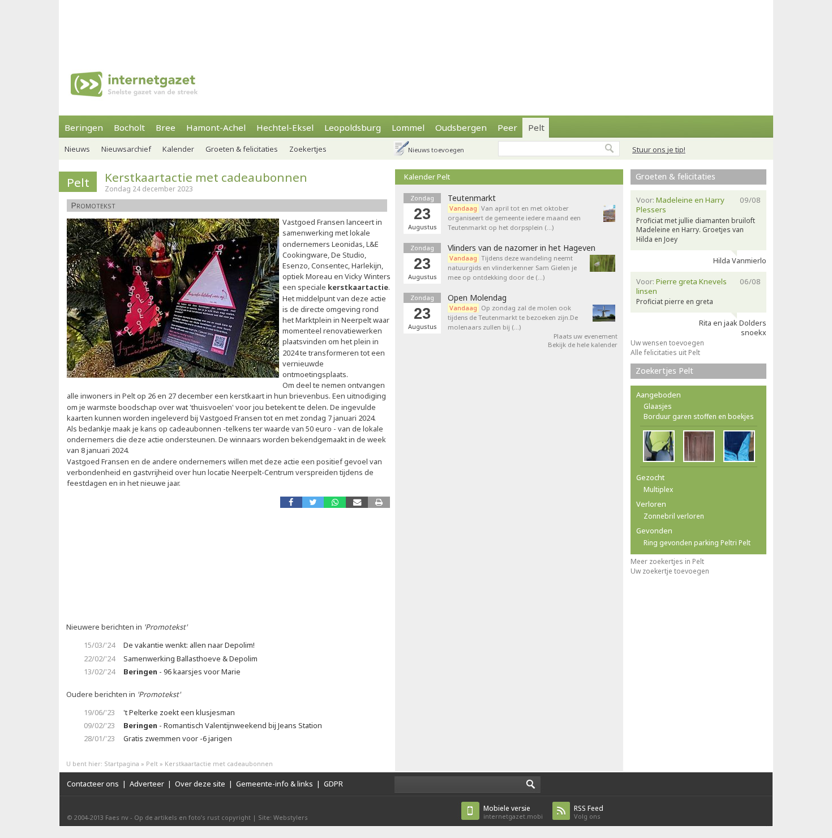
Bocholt (129, 127)
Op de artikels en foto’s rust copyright (192, 817)
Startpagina (121, 763)
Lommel (408, 127)
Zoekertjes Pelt (664, 370)
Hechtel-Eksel (285, 127)
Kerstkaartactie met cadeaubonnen (206, 177)
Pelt (536, 127)
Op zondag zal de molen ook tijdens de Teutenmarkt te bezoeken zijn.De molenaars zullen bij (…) (513, 317)
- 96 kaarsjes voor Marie (182, 671)
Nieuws (77, 149)
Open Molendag (477, 298)
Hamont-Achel (216, 127)
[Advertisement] (416, 25)
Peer (507, 127)
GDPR (333, 784)
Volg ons (588, 812)
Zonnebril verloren (674, 516)
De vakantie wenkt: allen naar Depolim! (189, 645)
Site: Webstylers (283, 817)
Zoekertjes (308, 149)
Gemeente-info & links (274, 784)
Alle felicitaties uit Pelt (665, 352)
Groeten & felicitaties (241, 149)
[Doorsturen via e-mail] (357, 502)
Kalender (178, 149)
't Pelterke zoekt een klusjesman (179, 712)
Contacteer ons (93, 784)
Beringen (84, 127)
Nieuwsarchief (126, 149)
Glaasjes (658, 406)
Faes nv (116, 817)
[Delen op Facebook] (291, 502)
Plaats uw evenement (585, 336)
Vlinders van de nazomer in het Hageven (521, 248)
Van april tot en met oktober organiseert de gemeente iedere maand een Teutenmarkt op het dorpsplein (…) (514, 218)
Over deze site (200, 784)
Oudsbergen (461, 127)
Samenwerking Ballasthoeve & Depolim (190, 658)
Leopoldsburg (352, 127)
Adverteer (147, 784)
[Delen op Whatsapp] (335, 502)
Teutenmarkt (472, 198)
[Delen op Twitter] (313, 502)
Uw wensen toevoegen (667, 343)
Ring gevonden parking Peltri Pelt (697, 543)
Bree (165, 127)
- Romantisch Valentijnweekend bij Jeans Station (222, 725)
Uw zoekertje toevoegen (670, 571)
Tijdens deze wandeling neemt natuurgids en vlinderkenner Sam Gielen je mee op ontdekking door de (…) (512, 267)
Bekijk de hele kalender (582, 344)
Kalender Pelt (427, 177)
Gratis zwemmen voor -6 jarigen (177, 738)
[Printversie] (379, 502)
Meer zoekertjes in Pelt (667, 561)
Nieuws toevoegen (436, 150)
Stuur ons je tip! (658, 149)
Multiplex (658, 489)
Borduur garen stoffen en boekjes (699, 416)
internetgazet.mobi (513, 812)
